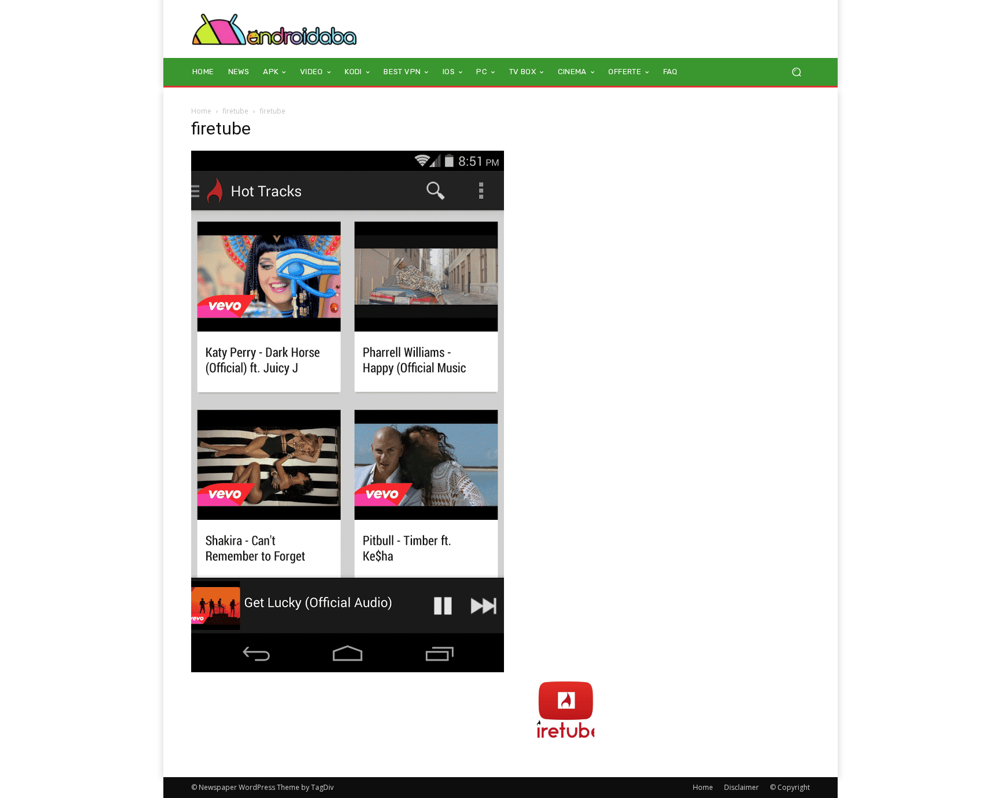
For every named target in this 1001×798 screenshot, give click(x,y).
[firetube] (347, 669)
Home (201, 111)
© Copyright (790, 787)
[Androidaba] (274, 29)
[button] (796, 72)
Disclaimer (741, 787)
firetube (235, 111)
